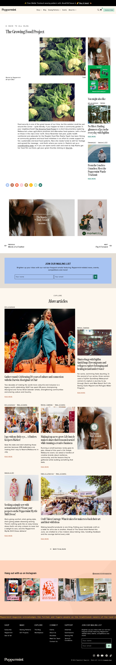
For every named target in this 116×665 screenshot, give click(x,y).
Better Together (83, 327)
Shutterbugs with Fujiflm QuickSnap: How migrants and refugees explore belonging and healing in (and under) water (92, 364)
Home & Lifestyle (47, 474)
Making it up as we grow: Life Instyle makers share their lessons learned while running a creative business (58, 440)
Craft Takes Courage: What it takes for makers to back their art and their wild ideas (70, 520)
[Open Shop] (40, 10)
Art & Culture (93, 103)
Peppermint (92, 142)
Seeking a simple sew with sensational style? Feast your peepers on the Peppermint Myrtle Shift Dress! (21, 509)
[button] (7, 185)
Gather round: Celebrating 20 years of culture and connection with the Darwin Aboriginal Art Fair (34, 378)
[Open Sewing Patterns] (59, 10)
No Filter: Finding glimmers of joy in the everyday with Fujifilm (98, 129)
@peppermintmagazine (102, 573)
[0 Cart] (101, 10)
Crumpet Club (107, 660)
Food (84, 77)
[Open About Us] (75, 10)
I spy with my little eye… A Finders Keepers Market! (21, 438)
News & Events (22, 405)
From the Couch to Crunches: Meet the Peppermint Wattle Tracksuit (97, 170)
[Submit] (95, 277)
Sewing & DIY (103, 142)
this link (69, 148)
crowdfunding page (26, 146)
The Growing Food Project (45, 129)
